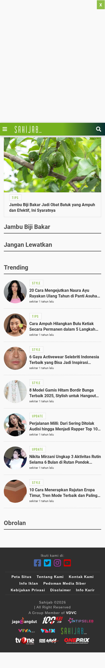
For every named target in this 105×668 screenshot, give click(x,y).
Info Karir (85, 590)
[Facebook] (37, 563)
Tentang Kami (50, 577)
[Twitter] (47, 563)
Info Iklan (28, 583)
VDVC (71, 613)
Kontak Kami (81, 577)
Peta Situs (21, 577)
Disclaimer (60, 590)
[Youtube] (67, 563)
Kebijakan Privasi (28, 590)
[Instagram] (57, 563)
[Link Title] (6, 129)
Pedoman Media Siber (64, 583)
